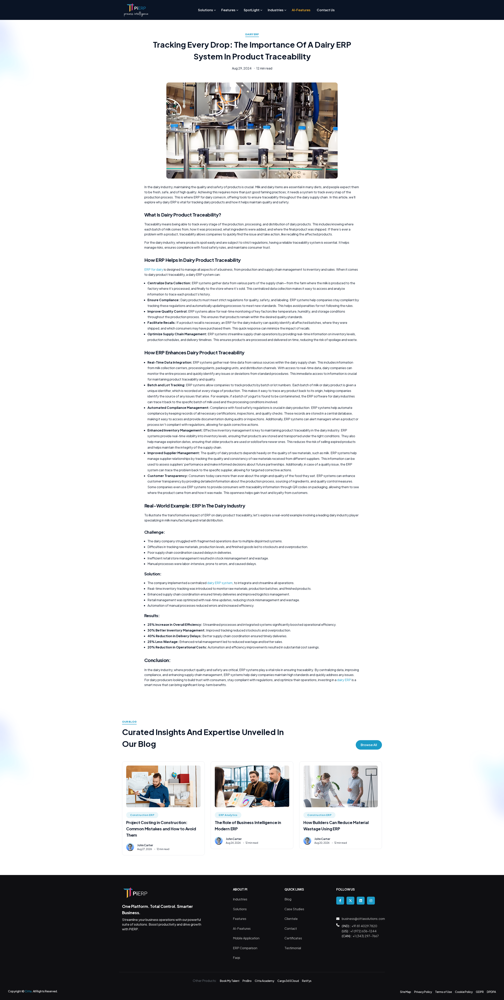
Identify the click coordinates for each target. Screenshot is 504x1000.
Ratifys (306, 980)
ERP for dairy (153, 269)
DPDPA (491, 992)
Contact (290, 928)
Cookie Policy (464, 992)
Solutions (240, 909)
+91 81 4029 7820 (364, 926)
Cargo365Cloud (288, 980)
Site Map (405, 992)
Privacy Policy (423, 992)
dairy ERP (344, 680)
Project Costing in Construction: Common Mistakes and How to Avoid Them (161, 828)
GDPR (480, 992)
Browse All (369, 745)
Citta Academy (264, 980)
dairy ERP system (220, 583)
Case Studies (294, 909)
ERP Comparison (245, 948)
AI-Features (242, 928)
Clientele (291, 919)
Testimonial (292, 948)
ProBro (247, 980)
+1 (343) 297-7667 (366, 936)
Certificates (293, 938)
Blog (287, 899)
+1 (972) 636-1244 (363, 931)
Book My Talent (229, 980)
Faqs (236, 958)
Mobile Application (246, 938)
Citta (28, 991)
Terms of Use (443, 992)
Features (239, 919)
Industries (240, 899)
